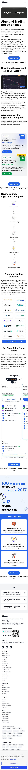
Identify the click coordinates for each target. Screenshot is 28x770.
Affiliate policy (5, 720)
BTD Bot (5, 661)
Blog (3, 685)
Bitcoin (20, 747)
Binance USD (13, 747)
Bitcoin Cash (5, 749)
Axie (3, 747)
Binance (8, 728)
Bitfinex (14, 728)
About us (4, 699)
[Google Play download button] (7, 631)
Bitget (19, 728)
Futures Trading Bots (7, 667)
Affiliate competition (6, 705)
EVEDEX (22, 730)
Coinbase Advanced (7, 730)
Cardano (12, 749)
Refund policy (5, 716)
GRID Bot (5, 657)
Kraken (4, 735)
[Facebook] (11, 647)
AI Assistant (4, 674)
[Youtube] (7, 647)
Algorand (9, 744)
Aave (4, 744)
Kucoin (9, 735)
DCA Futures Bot (7, 671)
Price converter (5, 691)
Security (4, 701)
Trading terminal (5, 676)
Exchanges (4, 689)
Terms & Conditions (6, 712)
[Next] (24, 411)
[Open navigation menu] (24, 2)
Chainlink (18, 749)
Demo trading (5, 678)
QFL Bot (5, 665)
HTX (14, 733)
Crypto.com (15, 730)
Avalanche (21, 744)
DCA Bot (5, 659)
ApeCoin (15, 744)
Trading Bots (5, 653)
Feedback (4, 693)
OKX (14, 735)
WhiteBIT (4, 738)
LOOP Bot (5, 663)
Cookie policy (5, 718)
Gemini (9, 733)
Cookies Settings (14, 763)
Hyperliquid (19, 733)
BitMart (10, 738)
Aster (4, 728)
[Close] (26, 753)
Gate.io (4, 733)
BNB (8, 747)
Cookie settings (5, 722)
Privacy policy (5, 714)
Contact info (4, 707)
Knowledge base (6, 687)
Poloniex (19, 735)
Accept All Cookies (14, 767)
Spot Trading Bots (6, 655)
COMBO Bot (6, 669)
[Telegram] (3, 647)
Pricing (3, 680)
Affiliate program (5, 703)
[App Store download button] (7, 635)
